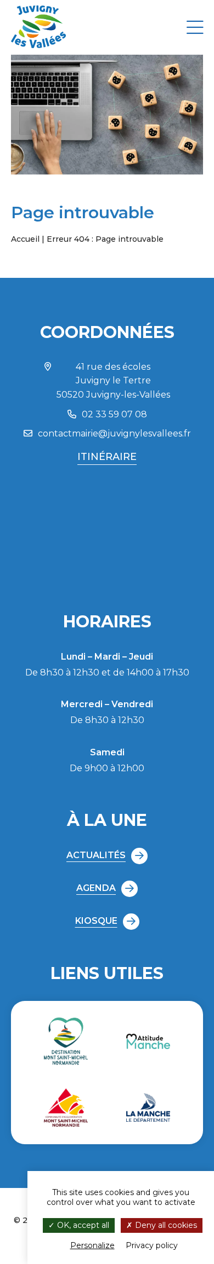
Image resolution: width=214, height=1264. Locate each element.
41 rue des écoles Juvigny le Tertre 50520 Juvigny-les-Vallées (113, 381)
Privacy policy (152, 1245)
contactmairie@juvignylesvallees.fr (114, 433)
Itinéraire (107, 457)
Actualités (96, 855)
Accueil (25, 239)
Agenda (96, 888)
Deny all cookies (165, 1225)
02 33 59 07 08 (114, 414)
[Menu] (195, 27)
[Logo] (38, 46)
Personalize (92, 1245)
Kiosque (96, 921)
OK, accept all (82, 1225)
